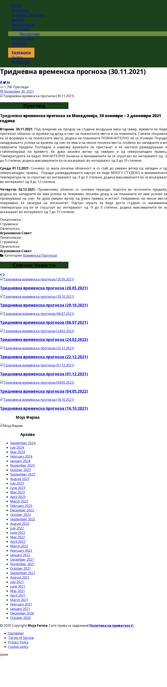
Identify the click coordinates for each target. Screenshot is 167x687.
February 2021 (21, 604)
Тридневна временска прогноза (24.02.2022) (44, 339)
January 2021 (20, 609)
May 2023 (17, 492)
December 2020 (22, 613)
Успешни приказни (28, 15)
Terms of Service (21, 637)
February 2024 (21, 456)
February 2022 (21, 550)
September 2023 (22, 474)
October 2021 (20, 568)
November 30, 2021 (18, 91)
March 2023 (19, 501)
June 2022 (17, 532)
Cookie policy (18, 646)
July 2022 (17, 528)
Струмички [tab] (9, 224)
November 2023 (22, 465)
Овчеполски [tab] (9, 228)
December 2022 (22, 510)
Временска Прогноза (40, 255)
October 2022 (20, 514)
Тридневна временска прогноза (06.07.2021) (44, 322)
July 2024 (17, 447)
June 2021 (17, 586)
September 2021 (22, 573)
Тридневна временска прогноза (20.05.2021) (44, 287)
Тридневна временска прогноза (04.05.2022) (44, 391)
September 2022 (22, 519)
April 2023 (17, 497)
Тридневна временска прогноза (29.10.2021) (44, 305)
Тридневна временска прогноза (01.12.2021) (44, 373)
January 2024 (20, 461)
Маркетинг (21, 61)
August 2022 (19, 523)
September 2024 (22, 443)
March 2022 (19, 546)
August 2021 (19, 577)
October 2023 (20, 470)
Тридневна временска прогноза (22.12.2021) (44, 356)
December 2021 (22, 559)
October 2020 (20, 618)
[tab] (83, 233)
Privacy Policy (18, 642)
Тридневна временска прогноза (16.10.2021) (44, 408)
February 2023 (21, 505)
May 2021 (17, 591)
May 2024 (17, 452)
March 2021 (19, 600)
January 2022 (20, 555)
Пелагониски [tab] (10, 219)
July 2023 (17, 483)
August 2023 (19, 479)
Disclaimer (16, 633)
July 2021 (17, 582)
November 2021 (22, 564)
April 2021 (17, 595)
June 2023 (17, 488)
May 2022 (17, 537)
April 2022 (17, 541)
